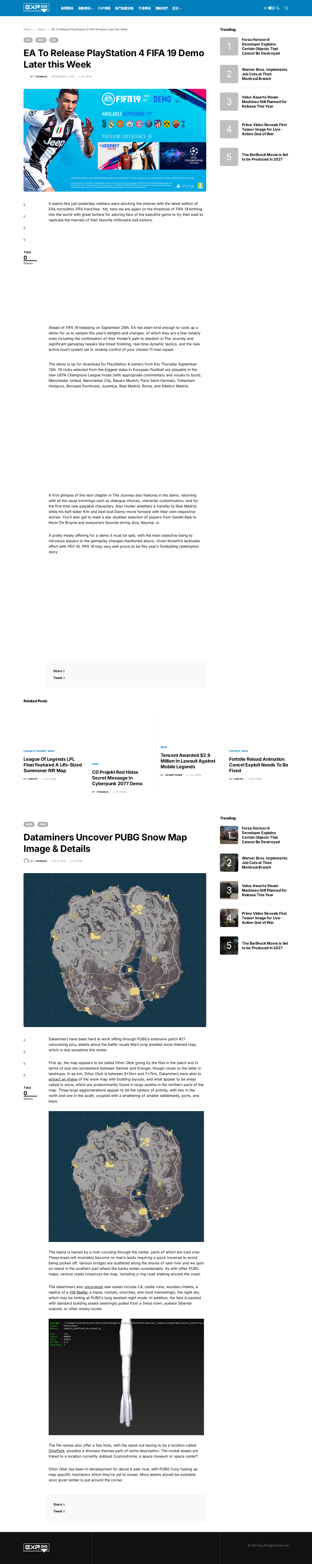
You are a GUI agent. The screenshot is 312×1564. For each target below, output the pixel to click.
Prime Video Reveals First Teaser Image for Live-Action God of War (264, 129)
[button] (271, 8)
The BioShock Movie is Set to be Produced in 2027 (265, 156)
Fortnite (234, 751)
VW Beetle (78, 1292)
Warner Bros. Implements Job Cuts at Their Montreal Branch (264, 74)
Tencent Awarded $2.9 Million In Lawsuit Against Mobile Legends (188, 761)
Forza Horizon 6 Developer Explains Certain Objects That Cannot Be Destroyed (261, 46)
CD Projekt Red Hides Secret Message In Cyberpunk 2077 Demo (117, 777)
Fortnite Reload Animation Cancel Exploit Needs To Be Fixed (258, 764)
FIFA (28, 40)
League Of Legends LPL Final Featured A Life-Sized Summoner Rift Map (53, 764)
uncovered (94, 1286)
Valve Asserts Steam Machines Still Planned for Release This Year (264, 101)
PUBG (43, 824)
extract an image (63, 1079)
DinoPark (56, 1450)
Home (27, 29)
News (41, 29)
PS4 (54, 40)
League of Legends (35, 751)
